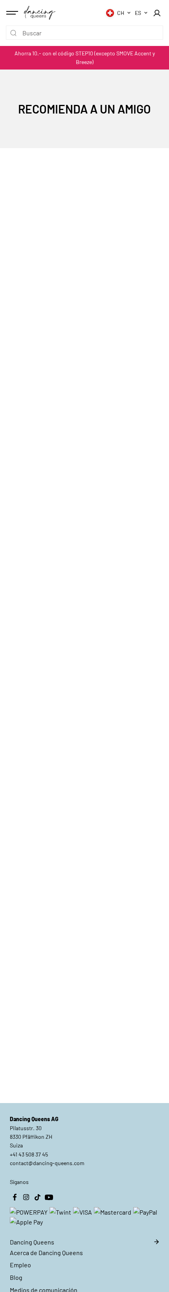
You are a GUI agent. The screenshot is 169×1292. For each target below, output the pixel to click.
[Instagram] (26, 1197)
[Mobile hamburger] (13, 13)
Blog (16, 1277)
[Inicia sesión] (157, 13)
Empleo (20, 1264)
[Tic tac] (37, 1197)
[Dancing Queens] (39, 12)
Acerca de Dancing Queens (46, 1252)
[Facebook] (14, 1197)
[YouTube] (48, 1197)
